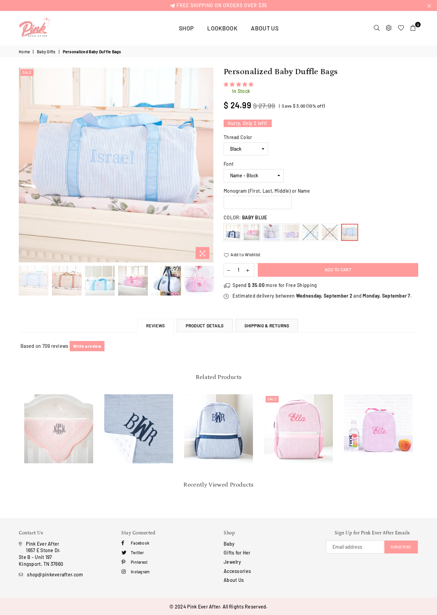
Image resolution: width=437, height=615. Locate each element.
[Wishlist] (401, 28)
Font (229, 164)
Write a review (87, 346)
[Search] (377, 28)
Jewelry (232, 562)
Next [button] (207, 165)
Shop (186, 28)
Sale (27, 72)
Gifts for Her (237, 553)
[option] (116, 165)
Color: (245, 217)
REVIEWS (155, 325)
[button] (239, 84)
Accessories (237, 571)
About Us (265, 28)
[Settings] (389, 28)
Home (24, 51)
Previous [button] (25, 165)
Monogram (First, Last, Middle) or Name (267, 191)
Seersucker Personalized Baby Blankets (139, 411)
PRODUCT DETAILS (205, 325)
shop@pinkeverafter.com (55, 574)
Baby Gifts (46, 51)
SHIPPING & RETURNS (267, 325)
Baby (229, 544)
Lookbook (222, 28)
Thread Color (238, 137)
